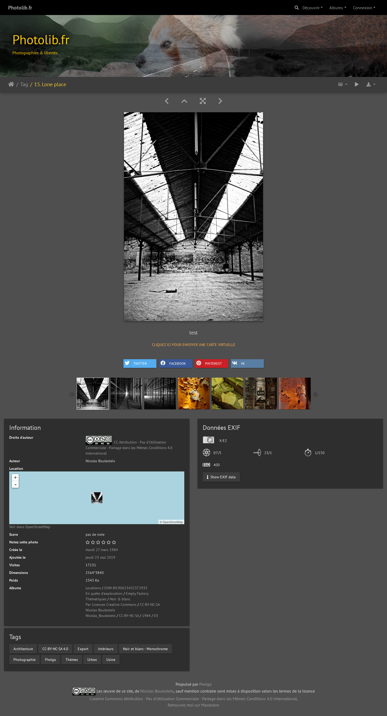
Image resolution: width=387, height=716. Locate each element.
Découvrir (311, 7)
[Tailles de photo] (342, 84)
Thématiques (96, 599)
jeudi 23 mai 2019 (100, 557)
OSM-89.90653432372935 (125, 588)
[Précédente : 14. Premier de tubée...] (166, 101)
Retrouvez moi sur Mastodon (193, 705)
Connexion (362, 7)
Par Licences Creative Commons (111, 604)
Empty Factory (137, 593)
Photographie (24, 659)
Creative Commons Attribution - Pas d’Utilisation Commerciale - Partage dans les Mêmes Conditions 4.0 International (193, 698)
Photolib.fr (20, 7)
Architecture (23, 648)
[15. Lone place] (96, 497)
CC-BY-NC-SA (150, 604)
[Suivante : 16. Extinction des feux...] (220, 101)
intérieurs (105, 648)
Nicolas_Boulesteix (101, 615)
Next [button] (315, 394)
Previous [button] (72, 394)
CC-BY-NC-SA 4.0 (55, 648)
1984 (146, 615)
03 (156, 615)
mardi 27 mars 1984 (102, 549)
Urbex (92, 659)
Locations (93, 588)
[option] (93, 394)
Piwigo (50, 659)
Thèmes (72, 659)
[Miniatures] (184, 101)
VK (243, 363)
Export (83, 648)
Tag (24, 84)
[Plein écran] (203, 101)
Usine (110, 659)
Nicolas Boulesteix (100, 610)
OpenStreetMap (173, 522)
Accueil (11, 84)
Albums (336, 7)
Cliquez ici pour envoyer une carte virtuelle (193, 344)
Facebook (177, 363)
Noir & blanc (120, 599)
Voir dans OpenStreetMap (29, 526)
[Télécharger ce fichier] (371, 84)
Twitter (140, 363)
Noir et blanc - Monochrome (145, 648)
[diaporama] (357, 84)
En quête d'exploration (104, 593)
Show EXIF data (222, 476)
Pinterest (213, 363)
